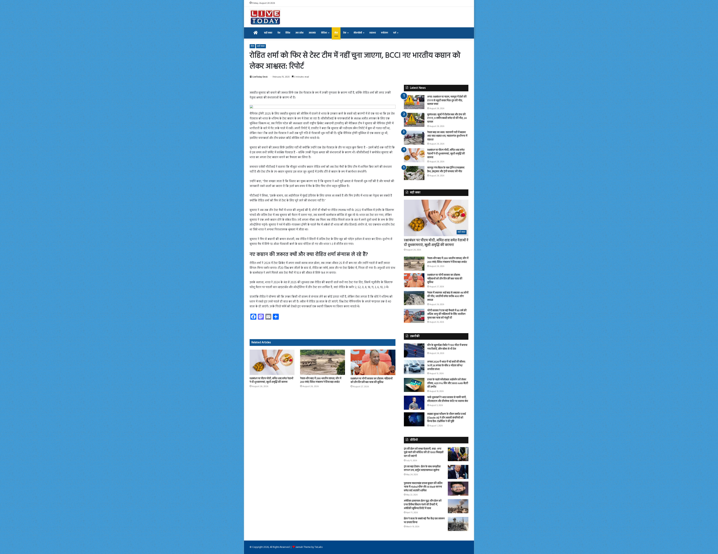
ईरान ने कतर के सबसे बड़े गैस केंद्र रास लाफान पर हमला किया (424, 521)
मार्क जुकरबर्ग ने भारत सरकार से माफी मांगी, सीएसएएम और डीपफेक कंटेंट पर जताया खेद (447, 399)
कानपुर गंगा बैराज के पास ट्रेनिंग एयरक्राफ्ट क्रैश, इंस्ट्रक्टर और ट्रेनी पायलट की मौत (445, 170)
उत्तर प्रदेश (299, 33)
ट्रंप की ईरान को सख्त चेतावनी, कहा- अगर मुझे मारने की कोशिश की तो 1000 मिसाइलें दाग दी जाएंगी (423, 452)
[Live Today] (265, 17)
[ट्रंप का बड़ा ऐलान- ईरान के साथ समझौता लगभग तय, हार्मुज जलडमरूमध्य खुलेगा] (458, 472)
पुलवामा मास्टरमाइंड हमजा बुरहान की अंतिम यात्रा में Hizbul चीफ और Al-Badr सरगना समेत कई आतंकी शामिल (423, 487)
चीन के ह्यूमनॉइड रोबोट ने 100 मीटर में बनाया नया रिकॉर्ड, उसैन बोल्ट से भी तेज (447, 347)
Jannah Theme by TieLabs (309, 547)
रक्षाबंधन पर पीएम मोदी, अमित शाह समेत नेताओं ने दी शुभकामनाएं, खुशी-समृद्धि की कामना (271, 380)
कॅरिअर (324, 33)
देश (278, 33)
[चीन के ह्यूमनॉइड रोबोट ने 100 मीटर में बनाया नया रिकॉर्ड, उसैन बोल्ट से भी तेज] (414, 350)
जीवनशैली (358, 33)
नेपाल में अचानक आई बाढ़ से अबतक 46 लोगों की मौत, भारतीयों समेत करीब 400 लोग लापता (447, 296)
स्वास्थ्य (372, 33)
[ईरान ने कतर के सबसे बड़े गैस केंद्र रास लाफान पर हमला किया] (458, 524)
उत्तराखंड (312, 33)
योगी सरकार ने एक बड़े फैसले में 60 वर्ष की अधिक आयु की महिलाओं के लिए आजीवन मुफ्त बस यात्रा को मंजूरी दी (447, 314)
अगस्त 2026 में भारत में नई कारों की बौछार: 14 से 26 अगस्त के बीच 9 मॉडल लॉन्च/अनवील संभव (446, 365)
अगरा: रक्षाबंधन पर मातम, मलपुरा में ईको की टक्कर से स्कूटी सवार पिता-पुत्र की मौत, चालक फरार (447, 100)
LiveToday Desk (260, 77)
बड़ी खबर (268, 33)
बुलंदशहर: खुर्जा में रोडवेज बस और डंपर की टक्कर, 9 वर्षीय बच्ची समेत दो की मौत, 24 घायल (447, 118)
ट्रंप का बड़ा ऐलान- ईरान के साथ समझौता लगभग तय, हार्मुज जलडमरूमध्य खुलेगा (422, 469)
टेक (344, 33)
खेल (336, 33)
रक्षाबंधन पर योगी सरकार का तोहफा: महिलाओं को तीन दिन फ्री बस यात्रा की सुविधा (371, 380)
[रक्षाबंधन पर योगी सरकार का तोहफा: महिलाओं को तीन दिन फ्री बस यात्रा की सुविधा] (373, 362)
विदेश (288, 33)
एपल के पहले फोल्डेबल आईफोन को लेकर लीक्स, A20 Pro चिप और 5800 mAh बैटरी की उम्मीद (447, 383)
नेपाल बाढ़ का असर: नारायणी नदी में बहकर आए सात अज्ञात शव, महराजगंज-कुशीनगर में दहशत (447, 136)
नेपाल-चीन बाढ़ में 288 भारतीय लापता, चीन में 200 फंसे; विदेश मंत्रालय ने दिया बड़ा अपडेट (320, 380)
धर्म (394, 33)
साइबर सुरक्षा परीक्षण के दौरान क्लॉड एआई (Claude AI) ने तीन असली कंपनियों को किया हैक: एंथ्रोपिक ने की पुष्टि (446, 418)
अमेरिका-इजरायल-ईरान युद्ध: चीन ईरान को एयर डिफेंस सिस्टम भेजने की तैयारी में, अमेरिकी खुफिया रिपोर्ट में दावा (422, 504)
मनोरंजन (384, 33)
